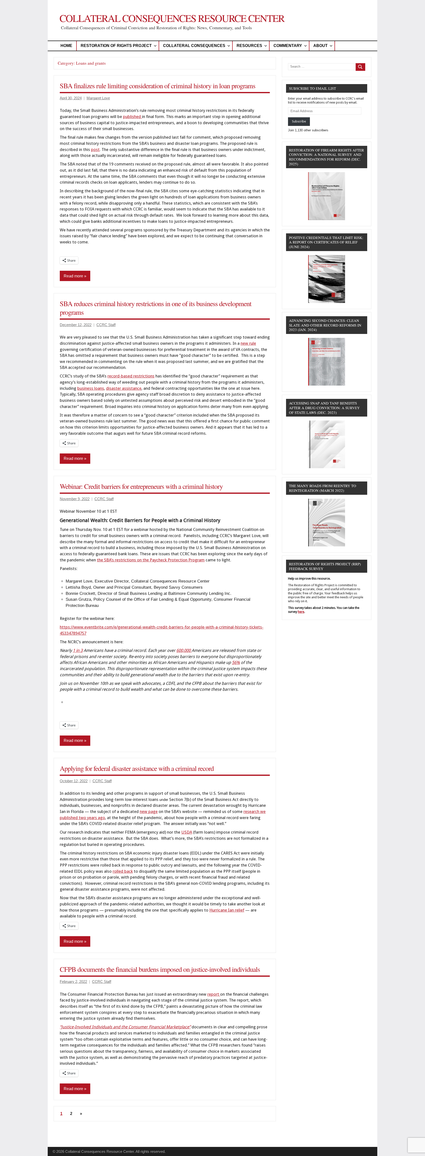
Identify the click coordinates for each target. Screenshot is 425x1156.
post (95, 149)
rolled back (123, 871)
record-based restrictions (130, 376)
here (301, 612)
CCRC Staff (106, 325)
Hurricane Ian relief (226, 910)
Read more (73, 276)
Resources (249, 46)
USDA (186, 832)
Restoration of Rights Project (116, 46)
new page (149, 811)
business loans (90, 388)
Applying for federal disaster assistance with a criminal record (137, 768)
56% (236, 662)
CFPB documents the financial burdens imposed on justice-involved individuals (160, 969)
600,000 (184, 650)
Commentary (287, 46)
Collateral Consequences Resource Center (172, 18)
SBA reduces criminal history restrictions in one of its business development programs (155, 308)
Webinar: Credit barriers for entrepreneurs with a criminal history (141, 486)
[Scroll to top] (415, 1146)
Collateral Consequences (194, 46)
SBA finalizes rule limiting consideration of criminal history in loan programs (157, 85)
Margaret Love (98, 98)
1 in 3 (78, 650)
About (320, 46)
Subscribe (299, 121)
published (132, 116)
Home (66, 46)
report (213, 994)
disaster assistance (123, 388)
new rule (248, 343)
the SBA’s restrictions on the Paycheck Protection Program (151, 559)
